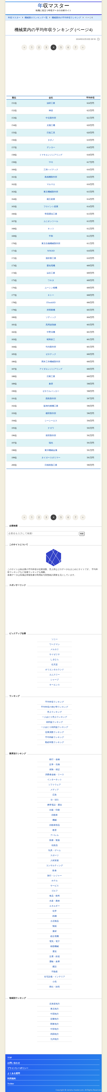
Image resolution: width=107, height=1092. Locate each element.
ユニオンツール (51, 221)
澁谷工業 (51, 273)
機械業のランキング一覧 (36, 17)
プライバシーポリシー (17, 1068)
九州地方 (54, 1039)
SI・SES (54, 799)
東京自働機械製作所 (50, 243)
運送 (54, 951)
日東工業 (51, 376)
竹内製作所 (51, 347)
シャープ (54, 679)
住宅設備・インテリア (54, 976)
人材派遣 (54, 860)
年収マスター (53, 6)
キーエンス (54, 684)
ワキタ (51, 280)
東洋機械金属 (51, 450)
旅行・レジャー (54, 875)
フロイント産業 (51, 206)
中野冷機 (51, 332)
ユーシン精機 (51, 288)
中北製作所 (51, 118)
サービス (54, 885)
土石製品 (54, 921)
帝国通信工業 (51, 214)
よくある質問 (13, 1073)
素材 (54, 931)
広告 (54, 794)
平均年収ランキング (54, 701)
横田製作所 (51, 413)
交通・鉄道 (54, 956)
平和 (51, 236)
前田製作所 (51, 435)
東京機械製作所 (51, 192)
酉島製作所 (51, 398)
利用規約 (11, 1078)
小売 (54, 981)
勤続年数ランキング (54, 742)
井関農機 (51, 310)
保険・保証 (54, 769)
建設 (54, 966)
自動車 (54, 815)
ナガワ (51, 428)
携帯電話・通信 (54, 804)
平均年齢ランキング (54, 737)
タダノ (51, 140)
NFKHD (51, 251)
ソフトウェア (54, 784)
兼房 (51, 384)
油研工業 (51, 103)
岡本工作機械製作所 (50, 361)
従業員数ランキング (54, 732)
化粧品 (54, 845)
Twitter (10, 1084)
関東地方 (54, 1024)
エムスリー (54, 674)
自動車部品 (54, 825)
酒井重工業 (51, 258)
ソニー (54, 639)
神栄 (51, 110)
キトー (51, 295)
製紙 (54, 926)
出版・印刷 (54, 810)
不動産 (54, 971)
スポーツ (54, 855)
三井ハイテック (51, 169)
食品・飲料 (54, 895)
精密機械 (54, 946)
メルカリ (54, 649)
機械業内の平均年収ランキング (66, 17)
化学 (54, 911)
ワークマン (54, 644)
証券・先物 (54, 764)
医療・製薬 (54, 840)
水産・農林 (54, 900)
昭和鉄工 (51, 339)
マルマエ (51, 184)
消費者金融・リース (54, 774)
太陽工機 (51, 125)
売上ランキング (54, 712)
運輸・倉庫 (54, 961)
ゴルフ (54, 890)
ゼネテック (51, 354)
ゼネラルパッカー (51, 391)
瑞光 (51, 443)
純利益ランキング (54, 722)
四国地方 (54, 1034)
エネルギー (54, 906)
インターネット (54, 779)
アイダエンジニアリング (50, 369)
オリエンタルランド (54, 669)
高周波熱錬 (51, 325)
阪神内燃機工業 (51, 406)
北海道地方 (54, 1003)
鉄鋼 (54, 916)
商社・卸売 (54, 986)
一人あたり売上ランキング (54, 717)
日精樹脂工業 (51, 465)
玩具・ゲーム (54, 850)
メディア (54, 789)
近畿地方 (54, 1018)
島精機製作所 (51, 177)
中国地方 (54, 1013)
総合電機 (54, 936)
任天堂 (54, 664)
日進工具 (51, 133)
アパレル (54, 835)
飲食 (54, 870)
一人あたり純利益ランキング (54, 727)
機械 (54, 820)
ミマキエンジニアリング (50, 155)
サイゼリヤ (54, 654)
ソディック (51, 317)
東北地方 (54, 1008)
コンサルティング (54, 865)
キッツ (51, 229)
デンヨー (51, 147)
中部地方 (54, 1029)
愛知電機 (51, 265)
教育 (54, 830)
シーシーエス (51, 421)
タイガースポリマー (50, 457)
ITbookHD (51, 302)
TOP (9, 1057)
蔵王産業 (51, 199)
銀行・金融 (54, 759)
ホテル (54, 880)
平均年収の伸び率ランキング (54, 706)
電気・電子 (54, 941)
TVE (51, 162)
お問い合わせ (13, 1063)
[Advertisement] (53, 73)
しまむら (54, 659)
